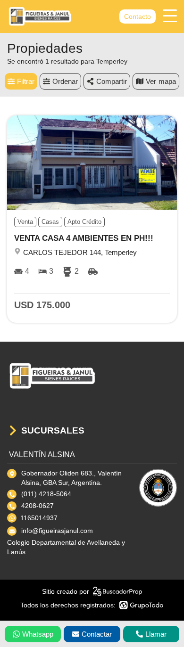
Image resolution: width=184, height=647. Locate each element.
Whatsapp (37, 634)
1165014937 (39, 518)
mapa (167, 81)
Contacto (137, 16)
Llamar (156, 634)
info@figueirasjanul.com (57, 530)
